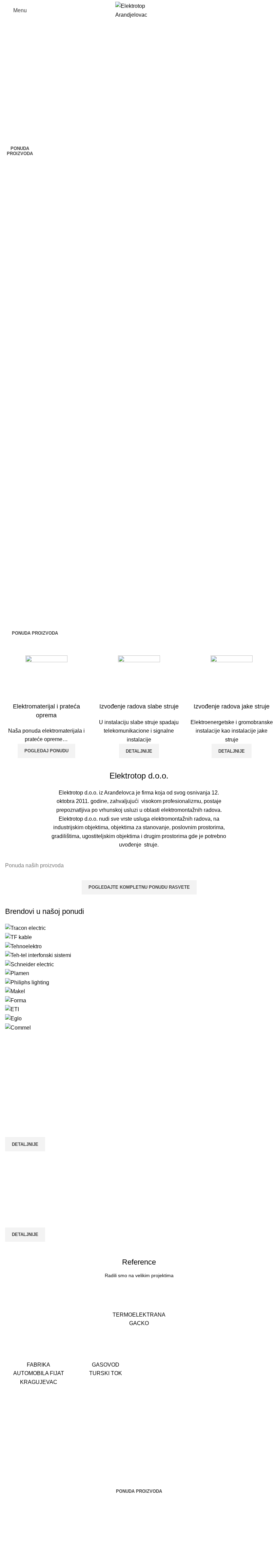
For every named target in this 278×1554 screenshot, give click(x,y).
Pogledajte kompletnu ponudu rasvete (139, 887)
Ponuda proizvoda (20, 151)
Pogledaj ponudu (46, 750)
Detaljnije (231, 751)
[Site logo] (139, 10)
